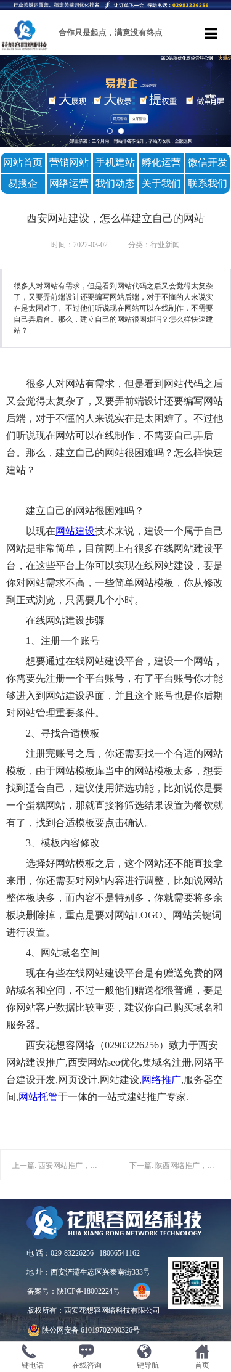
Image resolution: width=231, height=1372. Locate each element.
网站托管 (38, 1097)
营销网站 (69, 162)
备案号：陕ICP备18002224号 (73, 1291)
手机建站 (115, 162)
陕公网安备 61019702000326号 (91, 1330)
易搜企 (23, 183)
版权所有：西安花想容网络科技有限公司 (93, 1310)
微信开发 (207, 162)
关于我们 (161, 183)
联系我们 (207, 183)
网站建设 (75, 531)
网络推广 (161, 1079)
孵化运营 (161, 162)
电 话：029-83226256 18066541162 (83, 1253)
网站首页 (23, 162)
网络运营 (69, 183)
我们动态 (115, 183)
